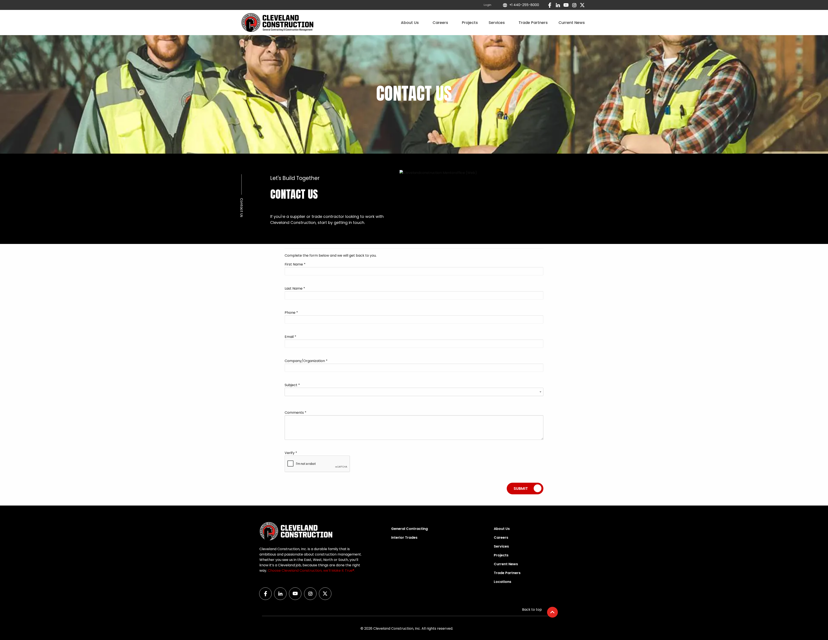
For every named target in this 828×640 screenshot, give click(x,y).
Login (487, 5)
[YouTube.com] (566, 5)
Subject (292, 384)
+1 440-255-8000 (523, 4)
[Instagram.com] (574, 5)
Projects (470, 22)
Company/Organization (306, 360)
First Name (295, 264)
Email (290, 336)
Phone (291, 312)
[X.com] (582, 5)
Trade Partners (533, 22)
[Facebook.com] (549, 5)
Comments (295, 412)
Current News (571, 22)
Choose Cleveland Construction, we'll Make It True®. (311, 570)
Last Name (295, 288)
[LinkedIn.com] (558, 5)
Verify (291, 452)
